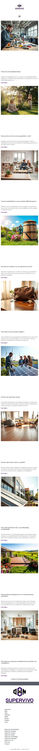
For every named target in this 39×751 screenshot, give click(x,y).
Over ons (7, 742)
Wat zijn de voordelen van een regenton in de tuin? (16, 266)
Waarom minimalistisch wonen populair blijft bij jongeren (18, 201)
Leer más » (4, 82)
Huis (6, 711)
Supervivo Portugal (11, 738)
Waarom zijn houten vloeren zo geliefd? (13, 462)
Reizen (7, 718)
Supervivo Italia (9, 735)
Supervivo (8, 709)
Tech (6, 722)
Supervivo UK (9, 740)
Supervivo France (10, 733)
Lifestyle (7, 715)
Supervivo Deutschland (12, 729)
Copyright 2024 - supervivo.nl (19, 749)
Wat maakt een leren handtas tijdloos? (12, 332)
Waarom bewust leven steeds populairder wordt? (16, 136)
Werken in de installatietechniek (10, 71)
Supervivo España (10, 731)
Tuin (6, 713)
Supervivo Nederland (11, 736)
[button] (19, 16)
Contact (7, 744)
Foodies (7, 720)
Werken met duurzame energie (10, 397)
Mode (6, 716)
